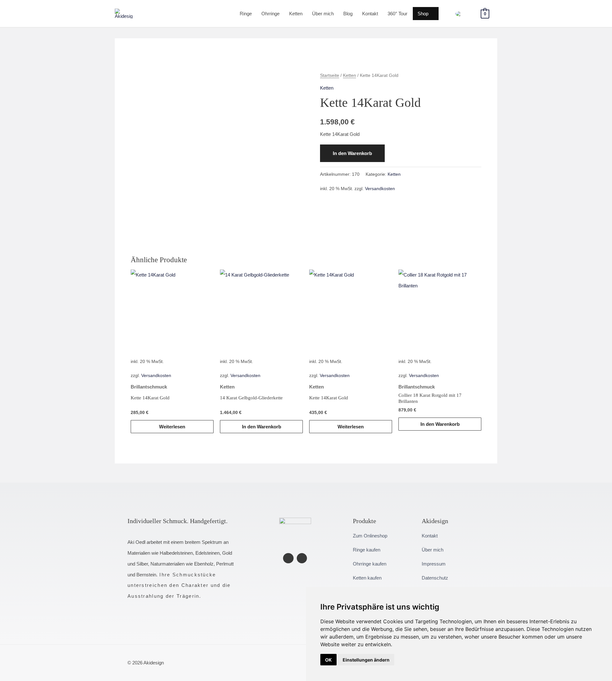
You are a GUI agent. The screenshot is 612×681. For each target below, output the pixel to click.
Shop (423, 13)
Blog (348, 13)
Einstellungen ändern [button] (366, 659)
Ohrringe (270, 13)
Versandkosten (380, 188)
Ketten (295, 13)
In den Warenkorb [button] (261, 426)
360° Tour (397, 13)
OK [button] (328, 659)
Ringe (246, 13)
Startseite (329, 75)
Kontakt (370, 13)
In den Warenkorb (352, 153)
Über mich (323, 13)
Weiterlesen (172, 426)
